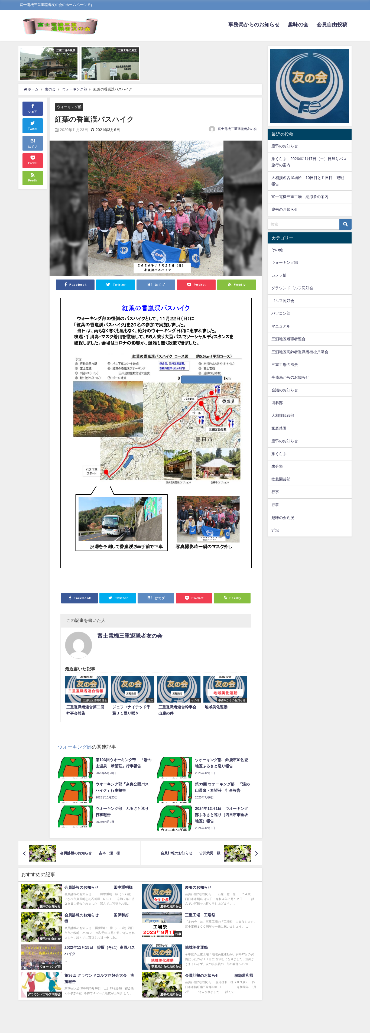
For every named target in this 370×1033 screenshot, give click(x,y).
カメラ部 (279, 275)
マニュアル (280, 326)
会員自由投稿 (332, 24)
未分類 (277, 466)
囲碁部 (277, 403)
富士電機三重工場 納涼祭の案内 (299, 197)
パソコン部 (280, 313)
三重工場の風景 (284, 364)
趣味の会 (298, 24)
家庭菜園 (279, 428)
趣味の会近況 (282, 517)
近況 (275, 530)
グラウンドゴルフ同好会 (292, 288)
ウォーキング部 (69, 107)
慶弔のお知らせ (284, 146)
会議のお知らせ (284, 390)
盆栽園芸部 (280, 479)
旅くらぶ (279, 454)
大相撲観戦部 (282, 415)
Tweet (33, 129)
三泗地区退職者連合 (288, 339)
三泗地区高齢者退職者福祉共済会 (299, 352)
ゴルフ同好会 (282, 301)
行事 (275, 492)
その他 (277, 250)
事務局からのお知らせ (254, 24)
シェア (32, 111)
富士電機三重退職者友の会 (237, 129)
